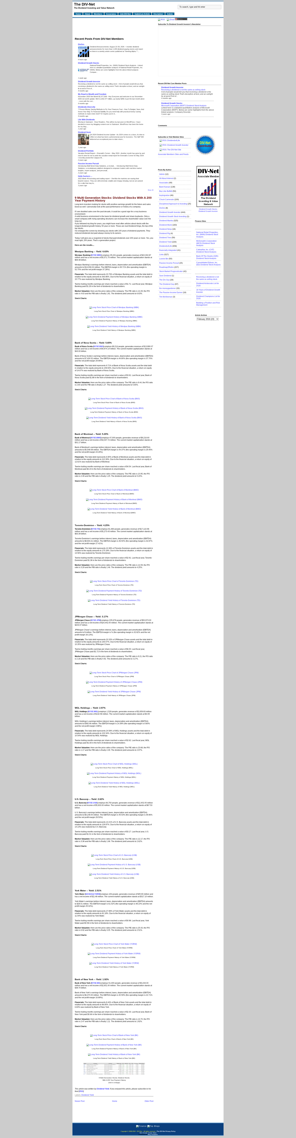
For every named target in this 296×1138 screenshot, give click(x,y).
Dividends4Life (173, 140)
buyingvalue (164, 195)
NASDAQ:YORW (93, 894)
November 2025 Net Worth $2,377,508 (92, 96)
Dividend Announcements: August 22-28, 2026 (107, 47)
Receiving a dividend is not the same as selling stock (98, 84)
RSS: (164, 145)
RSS (163, 20)
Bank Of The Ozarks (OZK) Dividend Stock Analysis (207, 257)
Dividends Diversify (86, 107)
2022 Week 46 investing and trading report (94, 178)
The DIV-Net (84, 4)
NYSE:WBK (96, 255)
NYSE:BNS (98, 346)
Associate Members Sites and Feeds (173, 154)
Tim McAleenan (165, 297)
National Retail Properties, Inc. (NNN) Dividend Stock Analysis (113, 65)
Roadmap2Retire (166, 267)
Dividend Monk (165, 225)
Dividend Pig (164, 233)
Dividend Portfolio (86, 151)
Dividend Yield (87, 1095)
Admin (162, 174)
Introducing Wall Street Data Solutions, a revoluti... (97, 166)
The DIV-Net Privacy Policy (166, 1131)
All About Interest (166, 178)
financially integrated (168, 250)
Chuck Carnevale (166, 199)
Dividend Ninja (165, 229)
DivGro (81, 44)
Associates (163, 183)
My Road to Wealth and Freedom (92, 94)
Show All (150, 190)
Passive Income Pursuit (88, 164)
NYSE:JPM (96, 620)
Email (172, 20)
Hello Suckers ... (85, 176)
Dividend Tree (165, 238)
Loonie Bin (163, 259)
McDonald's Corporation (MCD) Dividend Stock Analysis (206, 243)
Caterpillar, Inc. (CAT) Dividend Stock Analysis (206, 251)
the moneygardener (167, 288)
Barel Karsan (164, 187)
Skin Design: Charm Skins (148, 1133)
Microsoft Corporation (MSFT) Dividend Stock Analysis (183, 106)
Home (114, 1101)
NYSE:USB (92, 803)
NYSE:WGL (93, 711)
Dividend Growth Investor (89, 81)
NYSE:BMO (96, 438)
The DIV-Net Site (174, 150)
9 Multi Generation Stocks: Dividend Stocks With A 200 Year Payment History (113, 199)
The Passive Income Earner (170, 292)
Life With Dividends (86, 120)
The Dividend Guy (166, 284)
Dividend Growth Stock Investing (172, 216)
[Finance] (141, 1126)
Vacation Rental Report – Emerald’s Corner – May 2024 (99, 153)
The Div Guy (164, 280)
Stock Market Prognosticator (171, 271)
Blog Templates (153, 1134)
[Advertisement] (114, 26)
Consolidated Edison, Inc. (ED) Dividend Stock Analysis (208, 263)
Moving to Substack (85, 122)
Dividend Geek (84, 132)
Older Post (149, 1101)
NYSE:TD (95, 529)
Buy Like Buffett (165, 191)
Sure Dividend (165, 276)
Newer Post (79, 1101)
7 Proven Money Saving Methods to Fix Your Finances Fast (100, 109)
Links (161, 254)
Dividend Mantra (166, 221)
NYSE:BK (95, 983)
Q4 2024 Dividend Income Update (103, 135)
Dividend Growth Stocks (88, 63)
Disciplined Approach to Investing (173, 204)
